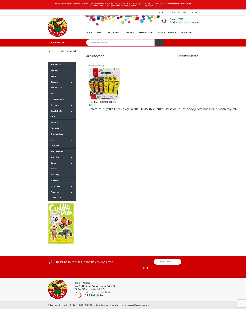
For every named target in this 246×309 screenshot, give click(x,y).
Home (89, 32)
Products (56, 42)
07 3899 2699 (181, 19)
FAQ (99, 32)
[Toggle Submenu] (71, 82)
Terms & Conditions (166, 32)
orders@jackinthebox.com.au (187, 22)
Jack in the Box (70, 305)
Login (196, 12)
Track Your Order (179, 12)
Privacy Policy (145, 32)
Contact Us (186, 32)
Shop (164, 12)
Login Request (112, 32)
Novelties (92, 66)
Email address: (145, 262)
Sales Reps (129, 32)
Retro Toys (100, 66)
